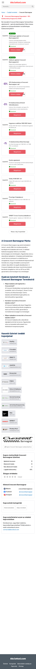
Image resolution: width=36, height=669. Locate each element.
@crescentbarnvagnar (25, 492)
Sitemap (21, 666)
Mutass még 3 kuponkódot (18, 231)
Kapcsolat (14, 666)
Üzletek (5, 663)
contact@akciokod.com (11, 529)
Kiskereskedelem (9, 508)
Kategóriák (12, 663)
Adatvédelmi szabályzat (24, 663)
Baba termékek (21, 508)
